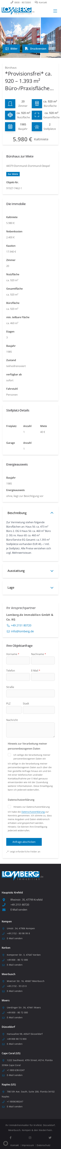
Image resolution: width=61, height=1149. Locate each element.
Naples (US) (9, 1084)
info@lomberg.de (22, 631)
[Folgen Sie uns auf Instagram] (30, 1137)
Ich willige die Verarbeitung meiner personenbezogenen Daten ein (31, 756)
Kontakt (42, 2)
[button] (5, 1143)
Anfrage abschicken (24, 842)
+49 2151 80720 (21, 625)
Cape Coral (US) (11, 1053)
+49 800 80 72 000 (16, 1038)
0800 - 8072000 (22, 2)
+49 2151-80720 (19, 904)
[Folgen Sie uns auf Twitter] (50, 1137)
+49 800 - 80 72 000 (17, 959)
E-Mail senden (18, 909)
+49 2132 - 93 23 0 (17, 986)
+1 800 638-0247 (16, 1070)
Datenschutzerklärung (33, 811)
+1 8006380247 (15, 1101)
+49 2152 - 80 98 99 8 (18, 933)
